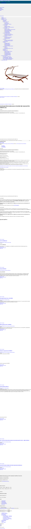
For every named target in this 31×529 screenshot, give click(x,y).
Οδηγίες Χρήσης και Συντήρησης (7, 59)
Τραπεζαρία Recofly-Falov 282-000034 (6, 298)
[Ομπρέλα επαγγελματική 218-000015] (12, 348)
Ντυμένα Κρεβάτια (7, 45)
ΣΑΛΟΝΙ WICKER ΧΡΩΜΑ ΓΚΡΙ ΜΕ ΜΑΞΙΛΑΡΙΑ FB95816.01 (11, 465)
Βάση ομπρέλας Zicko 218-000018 (5, 324)
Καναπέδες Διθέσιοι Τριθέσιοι (9, 40)
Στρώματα (4, 49)
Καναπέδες (4, 39)
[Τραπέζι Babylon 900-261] (12, 384)
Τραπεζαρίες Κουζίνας (8, 54)
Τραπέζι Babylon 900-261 (4, 386)
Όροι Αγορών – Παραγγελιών (7, 56)
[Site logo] (5, 6)
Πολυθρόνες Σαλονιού (8, 37)
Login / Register (4, 522)
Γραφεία (6, 25)
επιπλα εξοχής (18, 143)
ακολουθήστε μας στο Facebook (4, 167)
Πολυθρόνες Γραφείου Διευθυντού (9, 27)
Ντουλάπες (6, 22)
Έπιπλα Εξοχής (5, 143)
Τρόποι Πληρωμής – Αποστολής (7, 57)
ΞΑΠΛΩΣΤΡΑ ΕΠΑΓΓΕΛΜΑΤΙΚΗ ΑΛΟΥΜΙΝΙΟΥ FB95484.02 (8, 96)
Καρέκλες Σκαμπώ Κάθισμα (8, 51)
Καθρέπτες (6, 47)
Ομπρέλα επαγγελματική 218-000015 (6, 350)
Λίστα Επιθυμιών (4, 502)
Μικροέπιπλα (5, 46)
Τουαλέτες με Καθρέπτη (8, 35)
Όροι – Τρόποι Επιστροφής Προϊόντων (8, 58)
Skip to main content (7, 0)
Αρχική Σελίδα (3, 500)
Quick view (1, 248)
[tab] (3, 145)
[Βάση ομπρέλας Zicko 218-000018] (12, 322)
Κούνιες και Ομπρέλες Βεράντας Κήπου (10, 29)
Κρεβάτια (4, 42)
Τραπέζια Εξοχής (7, 31)
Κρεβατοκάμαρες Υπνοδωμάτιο (9, 34)
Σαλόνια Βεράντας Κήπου (7, 466)
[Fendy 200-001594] (12, 266)
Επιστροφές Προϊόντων (6, 517)
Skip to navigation (2, 0)
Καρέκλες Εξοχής (7, 28)
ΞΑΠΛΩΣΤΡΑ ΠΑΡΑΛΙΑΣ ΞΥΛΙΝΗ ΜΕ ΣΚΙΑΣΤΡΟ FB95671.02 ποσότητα (11, 140)
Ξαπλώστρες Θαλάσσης (8, 30)
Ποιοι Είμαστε (3, 501)
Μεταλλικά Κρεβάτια (7, 44)
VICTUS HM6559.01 (3, 240)
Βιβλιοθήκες (4, 20)
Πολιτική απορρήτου (4, 503)
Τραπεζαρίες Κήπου (7, 32)
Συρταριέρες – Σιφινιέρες (8, 24)
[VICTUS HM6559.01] (12, 238)
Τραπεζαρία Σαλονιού (7, 53)
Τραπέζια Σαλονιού (7, 38)
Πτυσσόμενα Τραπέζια (8, 52)
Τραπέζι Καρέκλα (5, 50)
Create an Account (2, 528)
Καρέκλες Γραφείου (7, 26)
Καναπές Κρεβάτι (5, 41)
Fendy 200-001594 (3, 268)
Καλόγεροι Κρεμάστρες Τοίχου (9, 48)
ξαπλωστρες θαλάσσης (23, 143)
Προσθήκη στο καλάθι (2, 141)
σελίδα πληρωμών (16, 205)
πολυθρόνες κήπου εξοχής (7, 242)
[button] (3, 247)
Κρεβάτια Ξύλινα (7, 43)
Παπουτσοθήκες (7, 23)
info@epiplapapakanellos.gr (5, 481)
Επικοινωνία (3, 504)
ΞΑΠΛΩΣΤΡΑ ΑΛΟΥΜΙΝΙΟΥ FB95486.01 (6, 104)
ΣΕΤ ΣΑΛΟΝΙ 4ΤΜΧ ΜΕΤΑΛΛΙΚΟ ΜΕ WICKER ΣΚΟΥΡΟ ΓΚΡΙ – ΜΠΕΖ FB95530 (14, 440)
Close (0, 524)
